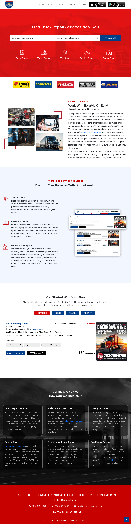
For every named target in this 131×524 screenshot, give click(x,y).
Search (111, 38)
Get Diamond (37, 353)
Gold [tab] (58, 313)
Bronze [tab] (88, 313)
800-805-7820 (38, 506)
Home (41, 4)
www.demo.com (36, 329)
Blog (61, 4)
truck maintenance (92, 132)
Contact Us (56, 494)
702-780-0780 (16, 353)
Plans (28, 494)
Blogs (70, 494)
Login (84, 4)
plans (51, 4)
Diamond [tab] (42, 313)
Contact (72, 4)
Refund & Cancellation (65, 500)
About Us (41, 494)
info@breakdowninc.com (89, 506)
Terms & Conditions (106, 494)
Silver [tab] (72, 313)
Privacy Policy (85, 494)
